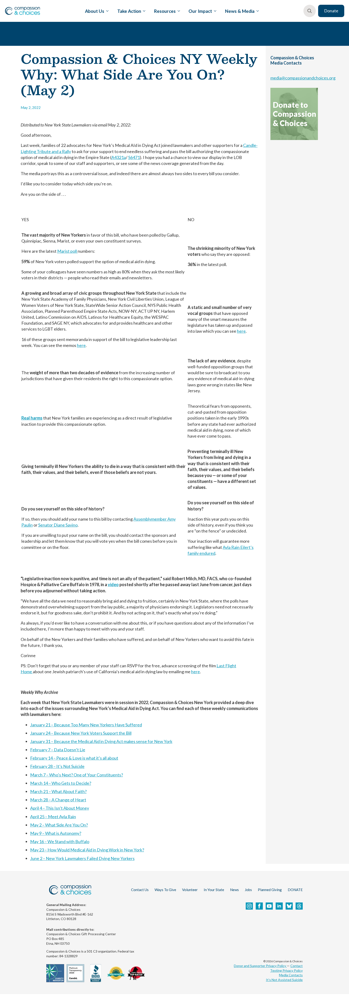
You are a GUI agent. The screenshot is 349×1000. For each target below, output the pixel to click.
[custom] (289, 906)
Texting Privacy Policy (286, 970)
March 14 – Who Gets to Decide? (60, 783)
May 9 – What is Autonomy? (55, 833)
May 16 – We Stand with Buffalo (59, 841)
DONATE (295, 890)
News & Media (240, 11)
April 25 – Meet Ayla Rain (53, 816)
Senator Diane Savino (58, 525)
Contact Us (140, 890)
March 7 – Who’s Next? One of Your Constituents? (76, 774)
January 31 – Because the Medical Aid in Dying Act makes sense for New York (101, 741)
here (81, 345)
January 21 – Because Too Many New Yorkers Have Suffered (86, 724)
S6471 (134, 157)
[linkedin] (279, 906)
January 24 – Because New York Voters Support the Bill (81, 733)
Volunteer (190, 890)
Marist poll (67, 251)
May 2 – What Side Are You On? (59, 824)
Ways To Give (165, 890)
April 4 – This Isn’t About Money (59, 808)
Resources (165, 11)
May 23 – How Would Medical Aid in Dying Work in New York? (87, 849)
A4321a (118, 157)
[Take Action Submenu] (143, 11)
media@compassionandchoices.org (302, 77)
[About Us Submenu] (106, 11)
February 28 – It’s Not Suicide (57, 766)
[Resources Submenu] (178, 11)
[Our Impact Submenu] (214, 11)
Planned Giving (270, 890)
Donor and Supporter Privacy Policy (260, 966)
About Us (94, 11)
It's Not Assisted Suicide (284, 980)
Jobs (248, 890)
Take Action (129, 11)
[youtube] (269, 906)
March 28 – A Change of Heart (58, 799)
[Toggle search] (309, 11)
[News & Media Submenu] (257, 11)
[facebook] (259, 906)
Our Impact (200, 11)
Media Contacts (291, 975)
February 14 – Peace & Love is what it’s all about (74, 758)
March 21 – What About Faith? (58, 791)
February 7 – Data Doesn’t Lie (57, 749)
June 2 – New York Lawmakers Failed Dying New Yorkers (82, 858)
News (234, 890)
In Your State (214, 890)
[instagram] (249, 906)
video (113, 584)
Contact (296, 966)
